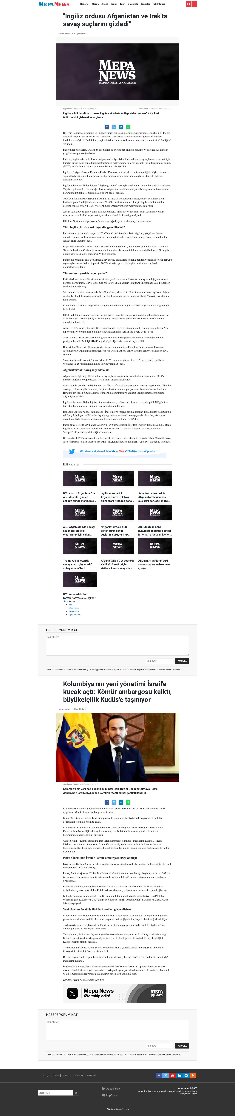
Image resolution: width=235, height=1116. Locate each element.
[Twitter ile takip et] (165, 1075)
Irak (70, 605)
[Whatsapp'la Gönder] (128, 127)
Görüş (95, 4)
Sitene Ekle (91, 1076)
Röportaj (145, 4)
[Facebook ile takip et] (159, 1075)
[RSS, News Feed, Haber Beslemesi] (193, 1075)
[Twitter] (114, 127)
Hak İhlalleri (158, 4)
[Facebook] (107, 127)
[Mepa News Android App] (111, 1089)
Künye (56, 1076)
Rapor (114, 4)
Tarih (122, 4)
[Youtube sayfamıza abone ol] (172, 1075)
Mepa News (64, 33)
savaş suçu (74, 611)
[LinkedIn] (121, 127)
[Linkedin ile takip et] (179, 1075)
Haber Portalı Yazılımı (120, 1109)
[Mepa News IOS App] (111, 1095)
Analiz (104, 4)
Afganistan (80, 33)
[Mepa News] (54, 4)
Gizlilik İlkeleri (77, 1076)
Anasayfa (46, 1076)
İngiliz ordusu (74, 614)
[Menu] (194, 4)
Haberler (84, 4)
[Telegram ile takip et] (186, 1075)
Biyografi (133, 4)
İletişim (66, 1076)
